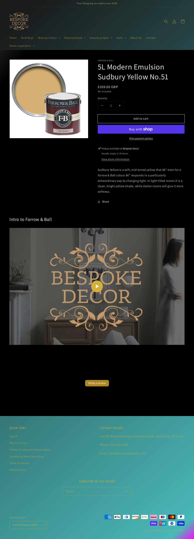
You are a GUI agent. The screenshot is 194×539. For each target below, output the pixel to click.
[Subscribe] (127, 491)
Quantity (102, 98)
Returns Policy (18, 443)
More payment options (141, 138)
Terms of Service (19, 463)
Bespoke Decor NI (158, 530)
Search (13, 436)
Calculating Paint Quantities (26, 456)
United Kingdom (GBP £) (26, 524)
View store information (116, 159)
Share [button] (105, 201)
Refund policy (17, 469)
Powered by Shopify (175, 530)
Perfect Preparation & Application (30, 449)
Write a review (97, 383)
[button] (49, 38)
